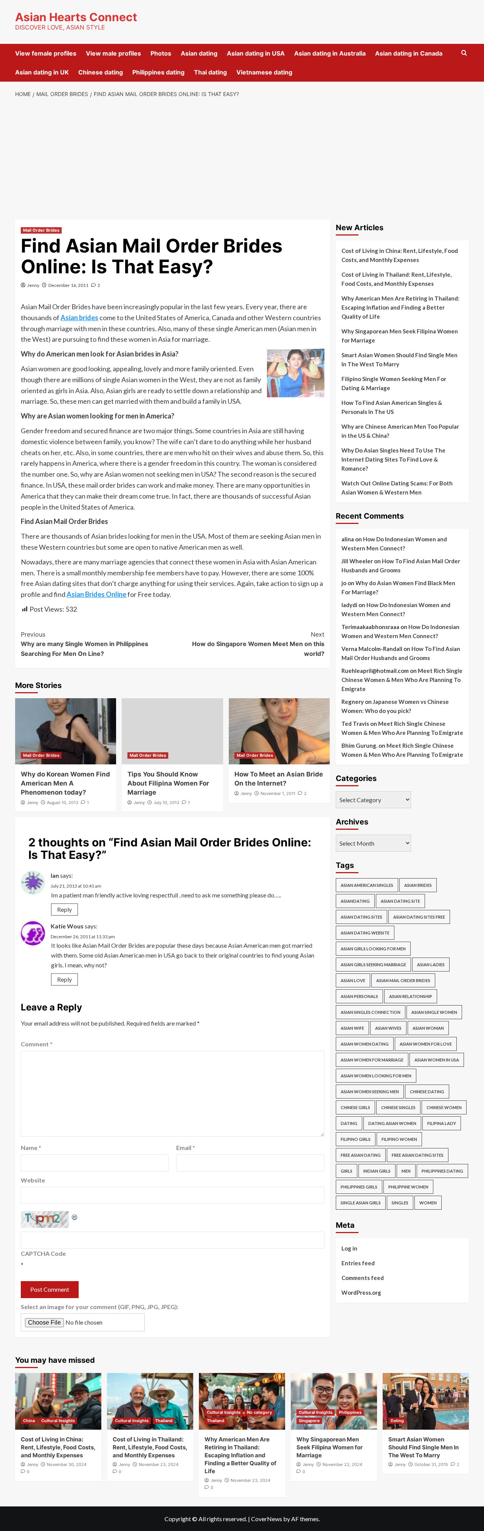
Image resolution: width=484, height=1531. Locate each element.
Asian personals (359, 996)
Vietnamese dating (264, 72)
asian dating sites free (419, 916)
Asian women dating (365, 1043)
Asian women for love (426, 1043)
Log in (349, 1248)
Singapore (309, 1420)
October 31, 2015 (431, 1464)
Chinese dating (100, 72)
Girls (346, 1170)
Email (185, 1147)
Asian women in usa (436, 1059)
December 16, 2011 (68, 285)
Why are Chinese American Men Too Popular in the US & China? (400, 431)
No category (259, 1412)
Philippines (350, 1412)
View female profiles (45, 53)
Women (428, 1202)
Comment (37, 1044)
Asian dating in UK (42, 72)
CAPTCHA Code (43, 1253)
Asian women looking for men (376, 1075)
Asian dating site (400, 901)
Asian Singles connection (370, 1012)
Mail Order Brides (41, 230)
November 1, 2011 (278, 793)
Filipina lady (441, 1123)
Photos (160, 53)
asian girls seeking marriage (373, 964)
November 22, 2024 (342, 1464)
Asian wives (388, 1028)
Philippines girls (359, 1186)
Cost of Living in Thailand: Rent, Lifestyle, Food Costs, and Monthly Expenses (396, 279)
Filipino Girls (356, 1139)
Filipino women (399, 1139)
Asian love (353, 980)
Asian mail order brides (403, 980)
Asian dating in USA (256, 53)
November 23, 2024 (158, 1464)
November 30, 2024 (67, 1464)
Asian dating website (365, 932)
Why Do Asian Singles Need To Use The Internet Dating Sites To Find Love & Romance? (393, 459)
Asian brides (418, 885)
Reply (64, 909)
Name (31, 1147)
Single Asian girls (361, 1202)
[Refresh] (75, 1216)
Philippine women (408, 1186)
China (29, 1420)
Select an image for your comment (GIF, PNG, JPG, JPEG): (99, 1306)
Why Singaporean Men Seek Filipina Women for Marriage (399, 336)
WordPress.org (361, 1292)
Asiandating (355, 901)
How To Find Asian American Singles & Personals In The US (391, 407)
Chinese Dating (427, 1091)
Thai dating (210, 72)
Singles (400, 1202)
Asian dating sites (361, 916)
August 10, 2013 (62, 802)
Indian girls (377, 1170)
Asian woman (428, 1028)
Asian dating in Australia (330, 53)
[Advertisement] (242, 159)
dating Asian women (392, 1123)
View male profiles (113, 53)
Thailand (163, 1420)
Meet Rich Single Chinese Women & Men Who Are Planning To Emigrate (401, 679)
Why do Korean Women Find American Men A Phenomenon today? (65, 783)
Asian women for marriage (372, 1059)
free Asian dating (361, 1155)
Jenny (33, 285)
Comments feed (362, 1277)
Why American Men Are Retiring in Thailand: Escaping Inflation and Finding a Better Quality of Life (400, 307)
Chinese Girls (355, 1107)
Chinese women (444, 1107)
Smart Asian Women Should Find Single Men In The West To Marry (399, 359)
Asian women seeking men (370, 1091)
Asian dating (199, 53)
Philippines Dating (442, 1170)
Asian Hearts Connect (76, 17)
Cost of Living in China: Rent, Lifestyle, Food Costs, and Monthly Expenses (399, 255)
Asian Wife (352, 1028)
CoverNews (266, 1518)
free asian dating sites (418, 1155)
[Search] (464, 53)
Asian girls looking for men (373, 948)
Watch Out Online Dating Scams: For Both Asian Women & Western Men (397, 488)
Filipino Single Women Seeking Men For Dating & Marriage (393, 383)
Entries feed (358, 1263)
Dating (349, 1123)
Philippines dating (158, 72)
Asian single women (434, 1012)
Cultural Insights (58, 1420)
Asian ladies (431, 964)
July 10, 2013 (166, 802)
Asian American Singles (367, 885)
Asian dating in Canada (408, 53)
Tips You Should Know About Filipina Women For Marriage (168, 783)
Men (406, 1170)
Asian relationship (410, 996)
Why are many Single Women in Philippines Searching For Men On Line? (84, 644)
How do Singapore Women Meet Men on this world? (258, 644)
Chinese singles (398, 1107)
